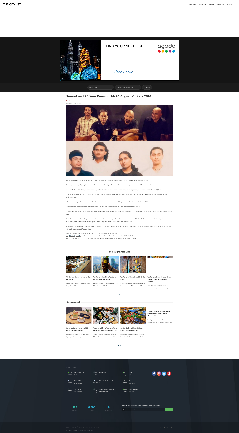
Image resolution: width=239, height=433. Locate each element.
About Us (73, 427)
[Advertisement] (119, 23)
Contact (80, 427)
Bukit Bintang (132, 383)
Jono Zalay (102, 372)
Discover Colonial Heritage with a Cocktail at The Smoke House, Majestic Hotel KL (159, 330)
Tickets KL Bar (77, 389)
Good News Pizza (79, 372)
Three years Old (133, 389)
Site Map (96, 427)
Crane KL (131, 372)
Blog (67, 427)
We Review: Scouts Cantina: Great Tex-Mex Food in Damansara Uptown (159, 279)
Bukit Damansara (78, 383)
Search (147, 87)
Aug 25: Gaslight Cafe (73, 236)
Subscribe (169, 410)
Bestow (131, 381)
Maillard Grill (77, 381)
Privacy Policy (88, 427)
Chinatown (76, 374)
